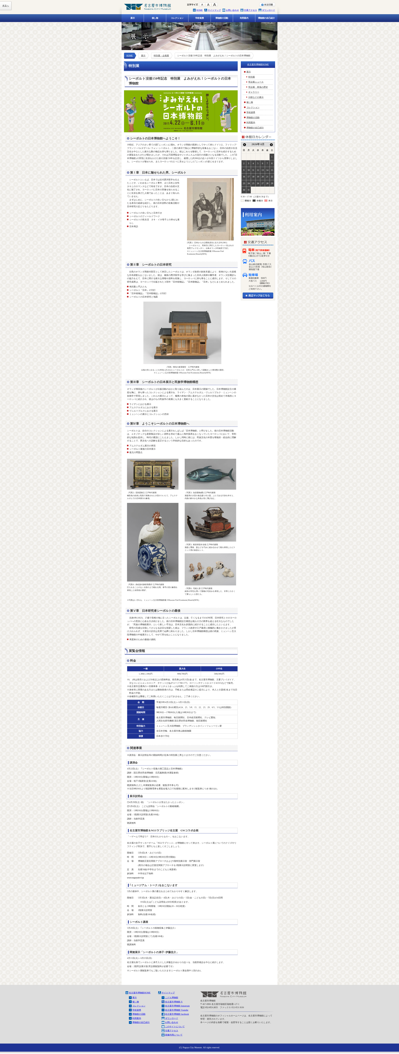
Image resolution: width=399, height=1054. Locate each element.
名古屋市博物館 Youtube (176, 1010)
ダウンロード (268, 10)
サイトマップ (214, 10)
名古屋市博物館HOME (258, 64)
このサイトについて (175, 1026)
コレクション (138, 1006)
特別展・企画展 (161, 55)
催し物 (135, 1001)
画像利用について (174, 1035)
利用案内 (136, 1018)
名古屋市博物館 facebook (177, 1014)
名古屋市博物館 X (174, 1001)
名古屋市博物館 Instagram (177, 1006)
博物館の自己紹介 (141, 1022)
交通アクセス (250, 10)
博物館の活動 (138, 1014)
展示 (143, 55)
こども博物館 (171, 997)
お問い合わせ (232, 10)
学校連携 (136, 1010)
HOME (199, 10)
